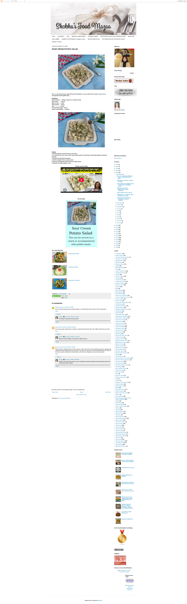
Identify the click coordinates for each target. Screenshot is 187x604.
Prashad (118, 380)
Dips (117, 288)
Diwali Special (119, 290)
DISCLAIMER (55, 39)
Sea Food (118, 409)
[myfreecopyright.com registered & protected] (129, 589)
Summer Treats (119, 423)
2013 (117, 239)
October (119, 204)
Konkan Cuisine (120, 337)
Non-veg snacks (120, 363)
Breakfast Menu (119, 267)
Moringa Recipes (120, 349)
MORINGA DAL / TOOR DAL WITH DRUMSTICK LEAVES (125, 195)
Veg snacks (118, 439)
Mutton (117, 354)
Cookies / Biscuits (120, 283)
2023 (117, 168)
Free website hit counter (124, 571)
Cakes (117, 269)
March (119, 218)
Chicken (118, 274)
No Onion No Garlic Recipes (123, 359)
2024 (117, 166)
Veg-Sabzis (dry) (120, 442)
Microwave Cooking (120, 347)
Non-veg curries (120, 361)
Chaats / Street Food (121, 271)
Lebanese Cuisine (120, 338)
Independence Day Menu (122, 316)
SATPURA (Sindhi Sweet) (128, 467)
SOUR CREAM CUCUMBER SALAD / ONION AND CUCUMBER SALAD (125, 185)
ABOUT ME (131, 36)
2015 (117, 235)
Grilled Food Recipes (121, 305)
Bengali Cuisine (120, 260)
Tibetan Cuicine (120, 428)
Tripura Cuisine (119, 430)
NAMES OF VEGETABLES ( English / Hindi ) (73, 39)
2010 (117, 245)
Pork (117, 378)
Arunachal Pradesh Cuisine (122, 257)
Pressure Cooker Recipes (122, 382)
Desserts (118, 286)
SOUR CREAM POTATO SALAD (124, 192)
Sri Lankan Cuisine (120, 421)
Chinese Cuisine (120, 276)
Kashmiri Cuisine (120, 330)
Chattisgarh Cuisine (121, 272)
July (118, 210)
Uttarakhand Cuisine (121, 434)
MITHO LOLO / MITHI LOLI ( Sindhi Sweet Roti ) (128, 491)
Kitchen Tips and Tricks (121, 335)
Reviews (118, 394)
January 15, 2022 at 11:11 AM (72, 336)
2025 (117, 164)
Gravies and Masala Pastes (122, 302)
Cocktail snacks (120, 279)
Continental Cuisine (121, 281)
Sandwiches (119, 402)
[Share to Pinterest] (67, 296)
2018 (117, 229)
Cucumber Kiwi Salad (73, 280)
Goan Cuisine (119, 300)
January (119, 222)
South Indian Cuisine (121, 418)
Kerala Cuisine (119, 331)
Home (53, 36)
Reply (56, 311)
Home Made (118, 312)
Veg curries (118, 437)
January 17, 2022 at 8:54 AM (72, 359)
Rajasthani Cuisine (120, 389)
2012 (117, 241)
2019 (117, 227)
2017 (117, 231)
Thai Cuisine (119, 427)
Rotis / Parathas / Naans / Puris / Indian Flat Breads (124, 398)
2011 (117, 243)
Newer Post (55, 392)
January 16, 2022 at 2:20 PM (68, 347)
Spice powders (119, 420)
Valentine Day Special (121, 435)
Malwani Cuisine (120, 344)
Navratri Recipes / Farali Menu (123, 358)
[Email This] (61, 296)
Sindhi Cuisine (119, 413)
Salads (66, 297)
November (119, 202)
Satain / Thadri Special (121, 406)
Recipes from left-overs (121, 392)
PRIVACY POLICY (57, 41)
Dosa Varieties (119, 291)
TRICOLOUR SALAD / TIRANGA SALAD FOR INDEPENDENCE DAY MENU (127, 498)
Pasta (117, 373)
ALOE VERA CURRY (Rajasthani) (126, 512)
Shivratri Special (120, 411)
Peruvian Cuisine (120, 375)
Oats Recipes (119, 366)
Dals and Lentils (120, 284)
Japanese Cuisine (120, 323)
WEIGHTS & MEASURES (78, 36)
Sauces (117, 407)
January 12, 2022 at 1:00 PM (72, 316)
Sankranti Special (120, 404)
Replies (59, 314)
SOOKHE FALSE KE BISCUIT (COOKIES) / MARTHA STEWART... (124, 199)
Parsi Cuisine (119, 371)
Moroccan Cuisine (120, 351)
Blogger (100, 600)
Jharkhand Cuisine (120, 325)
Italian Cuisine (119, 321)
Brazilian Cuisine (120, 264)
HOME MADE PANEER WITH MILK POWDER (127, 453)
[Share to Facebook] (66, 296)
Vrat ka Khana (119, 444)
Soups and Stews (120, 416)
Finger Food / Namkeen (121, 295)
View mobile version (81, 394)
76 (117, 559)
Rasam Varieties (120, 391)
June (118, 212)
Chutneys (118, 278)
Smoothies (118, 414)
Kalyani (57, 307)
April (118, 216)
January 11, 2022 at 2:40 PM (66, 307)
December (119, 174)
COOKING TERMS (93, 36)
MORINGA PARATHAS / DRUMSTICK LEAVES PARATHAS (122, 189)
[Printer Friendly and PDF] (56, 296)
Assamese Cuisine (120, 258)
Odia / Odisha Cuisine (121, 368)
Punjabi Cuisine (120, 384)
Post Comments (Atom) (64, 398)
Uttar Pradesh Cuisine (121, 432)
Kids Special (119, 333)
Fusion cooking (120, 298)
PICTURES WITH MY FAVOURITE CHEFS (113, 39)
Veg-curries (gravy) (120, 441)
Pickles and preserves (121, 377)
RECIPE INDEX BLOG (94, 39)
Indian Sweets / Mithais (121, 318)
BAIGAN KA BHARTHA (127, 519)
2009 (117, 247)
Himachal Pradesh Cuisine (122, 309)
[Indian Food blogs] (122, 545)
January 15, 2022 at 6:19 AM (69, 327)
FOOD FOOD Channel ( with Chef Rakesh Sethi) (112, 36)
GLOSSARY (61, 36)
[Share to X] (64, 296)
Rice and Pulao (119, 396)
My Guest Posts (120, 356)
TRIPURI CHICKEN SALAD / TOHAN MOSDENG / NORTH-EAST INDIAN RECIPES (127, 506)
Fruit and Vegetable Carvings (123, 297)
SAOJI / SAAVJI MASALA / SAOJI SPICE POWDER (128, 461)
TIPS (68, 36)
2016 (117, 233)
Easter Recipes (119, 293)
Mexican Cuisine (120, 345)
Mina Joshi (58, 347)
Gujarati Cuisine (120, 307)
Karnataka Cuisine (120, 328)
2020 (117, 225)
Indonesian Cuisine (120, 319)
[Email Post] (69, 293)
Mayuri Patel (58, 327)
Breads (117, 265)
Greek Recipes (119, 304)
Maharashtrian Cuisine (121, 342)
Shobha (61, 316)
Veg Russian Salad (73, 267)
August (119, 208)
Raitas (117, 387)
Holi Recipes (119, 311)
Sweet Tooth (119, 425)
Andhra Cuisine (119, 255)
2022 (117, 170)
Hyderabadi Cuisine (120, 314)
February (119, 220)
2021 (117, 172)
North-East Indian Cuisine (122, 365)
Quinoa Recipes (120, 385)
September (120, 206)
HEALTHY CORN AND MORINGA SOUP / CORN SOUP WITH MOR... (125, 177)
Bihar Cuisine (119, 262)
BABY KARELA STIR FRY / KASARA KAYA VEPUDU (128, 483)
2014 (117, 237)
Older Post (108, 392)
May (118, 214)
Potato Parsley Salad (73, 253)
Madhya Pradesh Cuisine (122, 340)
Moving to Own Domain (121, 352)
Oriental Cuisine (120, 370)
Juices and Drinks (120, 326)
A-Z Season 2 (119, 253)
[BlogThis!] (63, 296)
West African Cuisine (121, 446)
